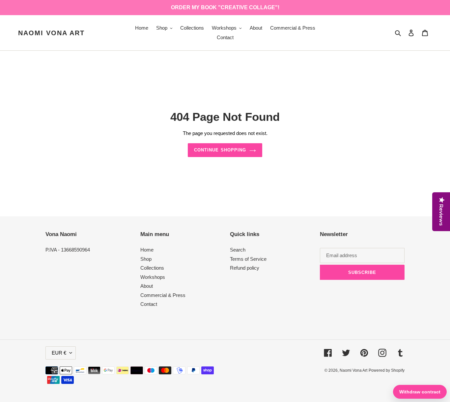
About (146, 286)
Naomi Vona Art (51, 33)
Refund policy (244, 268)
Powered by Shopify (387, 370)
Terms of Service (248, 259)
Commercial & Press (162, 295)
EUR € (59, 353)
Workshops (152, 277)
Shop (146, 259)
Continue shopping (220, 149)
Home (147, 250)
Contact (148, 304)
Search (237, 250)
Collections (152, 268)
